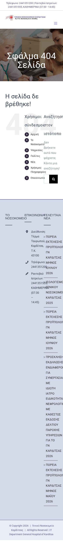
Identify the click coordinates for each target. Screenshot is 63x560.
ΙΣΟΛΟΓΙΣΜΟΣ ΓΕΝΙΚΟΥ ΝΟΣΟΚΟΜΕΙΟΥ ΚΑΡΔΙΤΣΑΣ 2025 (51, 292)
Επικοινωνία (38, 177)
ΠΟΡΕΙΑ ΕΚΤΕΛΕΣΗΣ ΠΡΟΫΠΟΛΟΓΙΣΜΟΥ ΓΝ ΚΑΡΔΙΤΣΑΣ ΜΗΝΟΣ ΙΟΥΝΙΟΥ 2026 (51, 330)
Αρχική (35, 134)
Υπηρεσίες (37, 150)
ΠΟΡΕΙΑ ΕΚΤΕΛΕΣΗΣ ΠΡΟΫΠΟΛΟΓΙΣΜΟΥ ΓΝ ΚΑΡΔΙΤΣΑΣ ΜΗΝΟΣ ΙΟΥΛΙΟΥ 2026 (51, 255)
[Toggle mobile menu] (56, 23)
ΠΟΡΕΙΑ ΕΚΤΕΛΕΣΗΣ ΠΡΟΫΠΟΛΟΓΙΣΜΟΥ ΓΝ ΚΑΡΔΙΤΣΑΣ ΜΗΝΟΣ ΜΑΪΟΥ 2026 (51, 483)
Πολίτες (35, 156)
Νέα (33, 162)
